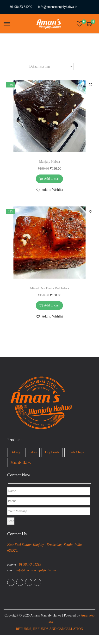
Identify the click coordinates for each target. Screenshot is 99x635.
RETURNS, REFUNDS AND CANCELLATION (49, 629)
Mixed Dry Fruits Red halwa (49, 288)
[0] (79, 24)
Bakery (15, 452)
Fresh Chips (76, 452)
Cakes (33, 452)
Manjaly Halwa (49, 161)
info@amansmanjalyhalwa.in (57, 7)
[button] (90, 84)
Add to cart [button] (51, 179)
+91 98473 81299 (20, 7)
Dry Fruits (52, 452)
